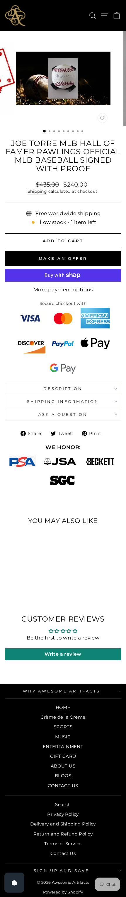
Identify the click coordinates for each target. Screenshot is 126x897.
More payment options (63, 290)
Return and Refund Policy (63, 834)
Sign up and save (62, 870)
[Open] (14, 883)
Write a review (63, 654)
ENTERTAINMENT (63, 746)
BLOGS (63, 775)
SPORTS (63, 727)
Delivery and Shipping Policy (63, 824)
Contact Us (63, 853)
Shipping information (63, 401)
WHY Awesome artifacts (61, 691)
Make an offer (63, 258)
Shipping (37, 191)
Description (63, 388)
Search (63, 804)
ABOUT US (63, 766)
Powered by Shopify (63, 892)
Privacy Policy (63, 814)
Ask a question (63, 414)
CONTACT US (63, 785)
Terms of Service (63, 843)
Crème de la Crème (62, 717)
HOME (63, 707)
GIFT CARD (63, 756)
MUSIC (63, 737)
